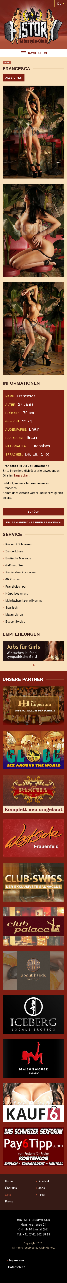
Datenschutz (16, 1267)
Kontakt (43, 1181)
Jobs (41, 1188)
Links (41, 1194)
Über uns (11, 1188)
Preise (9, 1201)
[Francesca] (33, 132)
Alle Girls (13, 77)
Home (9, 1181)
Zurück (33, 511)
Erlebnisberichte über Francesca (33, 522)
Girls (8, 1194)
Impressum (16, 1260)
